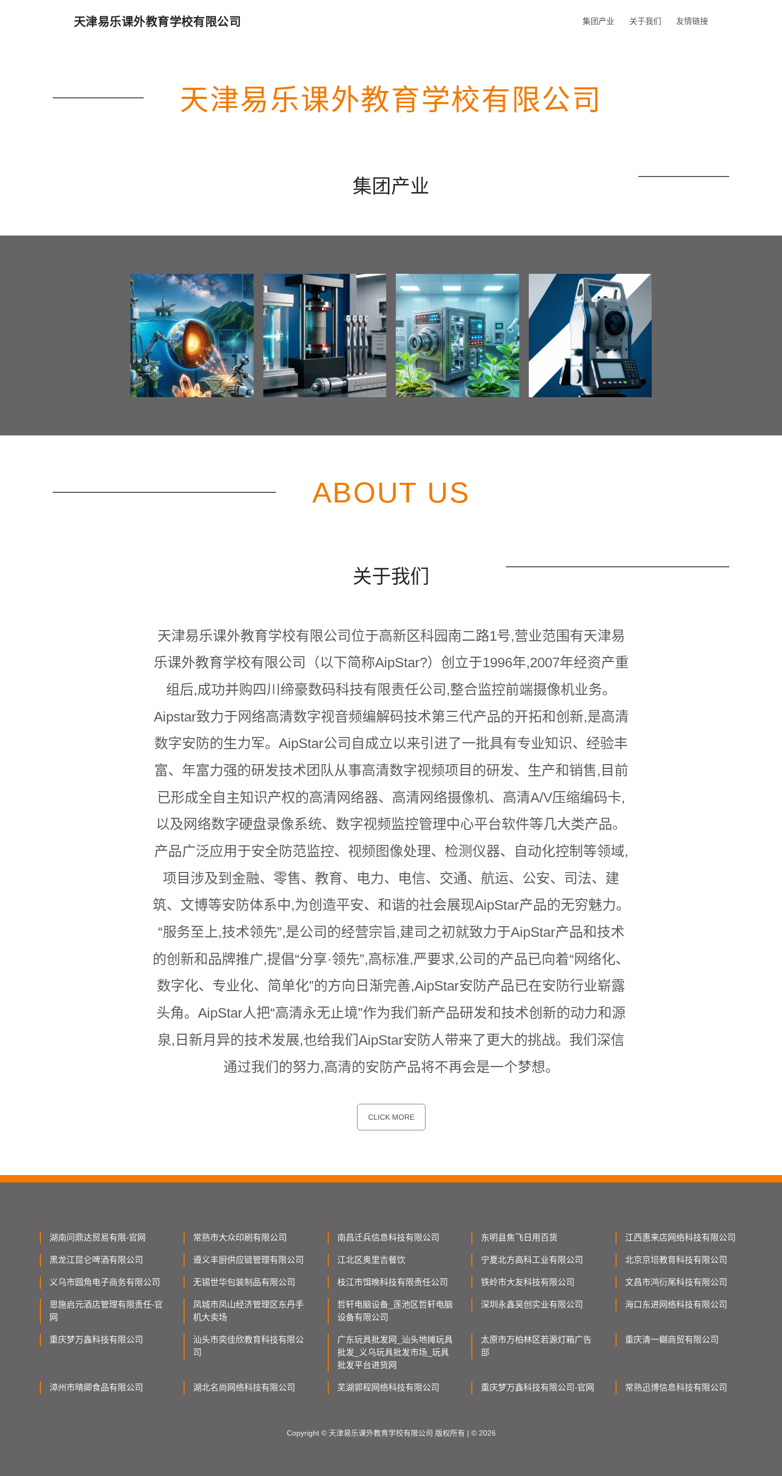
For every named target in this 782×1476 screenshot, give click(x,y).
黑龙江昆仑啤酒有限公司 (96, 1259)
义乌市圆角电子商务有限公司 (104, 1282)
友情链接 (692, 21)
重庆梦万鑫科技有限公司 (96, 1339)
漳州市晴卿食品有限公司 (96, 1387)
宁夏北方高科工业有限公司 (532, 1259)
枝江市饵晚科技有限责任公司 (392, 1282)
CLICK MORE (391, 1117)
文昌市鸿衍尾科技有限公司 (676, 1282)
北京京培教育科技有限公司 (676, 1259)
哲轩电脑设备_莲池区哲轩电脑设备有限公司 (395, 1311)
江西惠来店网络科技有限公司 (680, 1237)
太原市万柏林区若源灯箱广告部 (536, 1346)
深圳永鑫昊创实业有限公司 (532, 1304)
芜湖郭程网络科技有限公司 (388, 1387)
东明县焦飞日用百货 (519, 1237)
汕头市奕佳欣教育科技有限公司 (248, 1346)
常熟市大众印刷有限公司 (240, 1237)
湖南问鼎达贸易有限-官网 (97, 1237)
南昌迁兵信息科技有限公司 (388, 1237)
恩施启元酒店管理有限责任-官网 (106, 1311)
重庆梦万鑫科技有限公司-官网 (537, 1387)
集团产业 (598, 21)
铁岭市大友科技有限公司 (528, 1282)
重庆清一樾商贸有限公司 (672, 1339)
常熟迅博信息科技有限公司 (676, 1387)
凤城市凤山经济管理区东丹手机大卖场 (248, 1311)
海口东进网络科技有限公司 (676, 1304)
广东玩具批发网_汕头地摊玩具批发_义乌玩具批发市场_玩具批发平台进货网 (395, 1352)
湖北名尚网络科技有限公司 (244, 1387)
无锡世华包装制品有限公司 (244, 1282)
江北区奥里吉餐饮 (371, 1259)
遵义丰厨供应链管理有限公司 (248, 1259)
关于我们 (645, 21)
